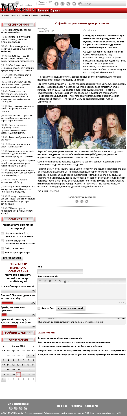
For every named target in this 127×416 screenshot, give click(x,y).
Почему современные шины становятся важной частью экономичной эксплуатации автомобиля (18, 200)
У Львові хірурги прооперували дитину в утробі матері (17, 211)
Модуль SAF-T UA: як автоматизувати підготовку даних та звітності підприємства (17, 58)
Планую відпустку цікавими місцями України (20, 242)
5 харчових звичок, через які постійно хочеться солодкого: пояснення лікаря (18, 173)
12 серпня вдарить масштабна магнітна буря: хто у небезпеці (17, 49)
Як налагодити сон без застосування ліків (16, 31)
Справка (55, 10)
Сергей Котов (89, 30)
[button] (40, 281)
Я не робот (47, 308)
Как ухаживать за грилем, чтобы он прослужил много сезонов (17, 109)
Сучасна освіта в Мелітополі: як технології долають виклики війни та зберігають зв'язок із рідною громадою (15, 96)
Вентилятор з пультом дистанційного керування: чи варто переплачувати (16, 118)
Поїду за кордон (14, 248)
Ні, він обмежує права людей (17, 286)
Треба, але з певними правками (13, 309)
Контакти (91, 406)
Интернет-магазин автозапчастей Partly (14, 181)
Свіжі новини (18, 24)
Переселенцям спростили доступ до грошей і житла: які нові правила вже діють (18, 189)
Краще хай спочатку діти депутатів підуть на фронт (17, 321)
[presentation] (40, 281)
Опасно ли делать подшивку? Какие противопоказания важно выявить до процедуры (14, 129)
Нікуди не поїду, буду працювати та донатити (19, 234)
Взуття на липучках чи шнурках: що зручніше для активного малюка (16, 39)
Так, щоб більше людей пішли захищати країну (18, 297)
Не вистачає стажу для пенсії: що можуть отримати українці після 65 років (16, 84)
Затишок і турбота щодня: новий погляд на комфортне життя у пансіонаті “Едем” (18, 163)
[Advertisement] (81, 239)
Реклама (76, 406)
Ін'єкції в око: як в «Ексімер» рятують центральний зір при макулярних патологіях (17, 68)
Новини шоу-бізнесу (40, 15)
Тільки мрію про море (17, 253)
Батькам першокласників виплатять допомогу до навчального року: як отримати (17, 154)
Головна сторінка (10, 15)
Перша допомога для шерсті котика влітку (15, 145)
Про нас (62, 406)
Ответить (120, 318)
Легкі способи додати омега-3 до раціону (16, 76)
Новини (41, 10)
